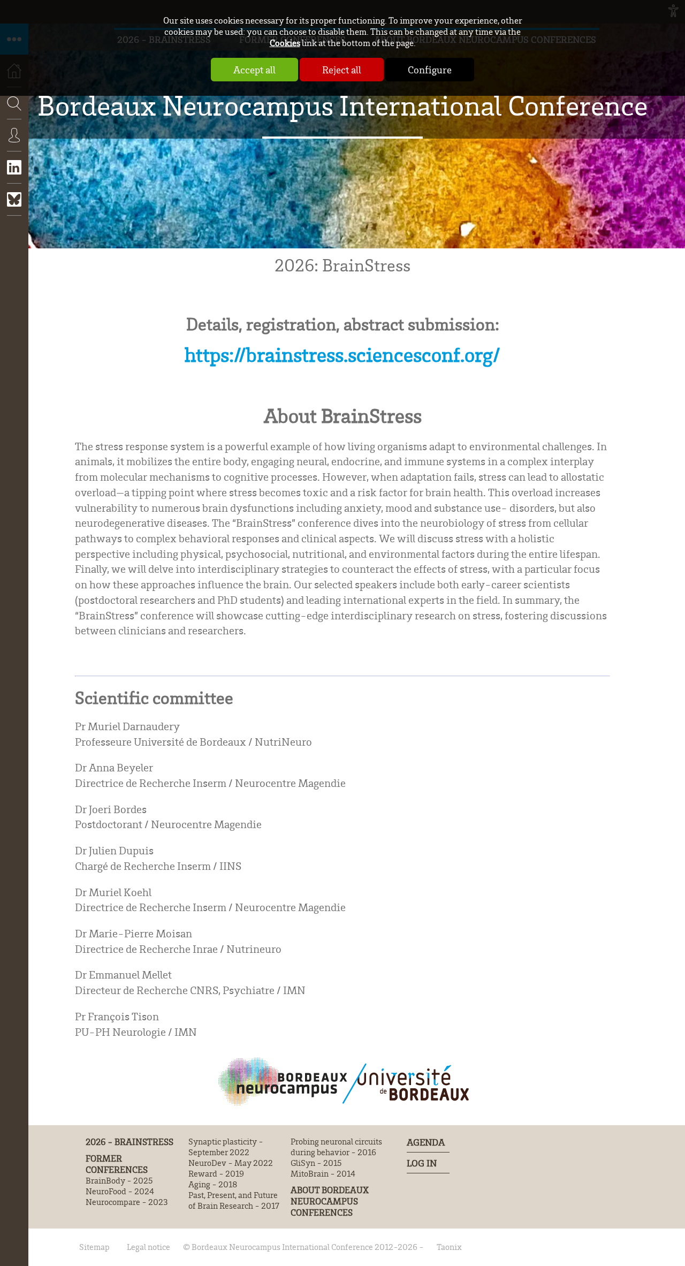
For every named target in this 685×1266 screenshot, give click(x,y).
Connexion (14, 143)
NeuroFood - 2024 (120, 1191)
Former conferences (117, 1164)
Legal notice (148, 1246)
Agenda (426, 1142)
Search (10, 135)
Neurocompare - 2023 (127, 1201)
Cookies (285, 42)
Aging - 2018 (212, 1184)
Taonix (449, 1246)
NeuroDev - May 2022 (230, 1162)
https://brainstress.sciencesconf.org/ (342, 354)
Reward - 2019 (216, 1173)
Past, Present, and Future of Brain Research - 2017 (233, 1200)
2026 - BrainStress (129, 1141)
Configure (430, 69)
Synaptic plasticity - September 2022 (225, 1146)
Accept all (254, 69)
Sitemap (94, 1246)
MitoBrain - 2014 (323, 1173)
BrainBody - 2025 (119, 1180)
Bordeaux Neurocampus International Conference (342, 105)
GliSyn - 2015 (316, 1162)
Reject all (341, 69)
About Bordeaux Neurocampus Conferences (330, 1201)
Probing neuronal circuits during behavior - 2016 (336, 1146)
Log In (422, 1163)
